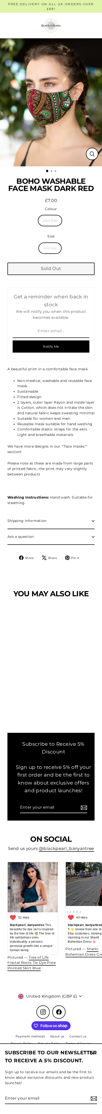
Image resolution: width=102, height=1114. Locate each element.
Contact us (77, 1036)
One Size (50, 248)
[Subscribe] (93, 1098)
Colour (51, 209)
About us (57, 1036)
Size (50, 236)
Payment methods (30, 1036)
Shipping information (27, 521)
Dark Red (50, 220)
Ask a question (20, 537)
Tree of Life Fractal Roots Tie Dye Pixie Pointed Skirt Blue (31, 962)
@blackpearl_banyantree (66, 848)
